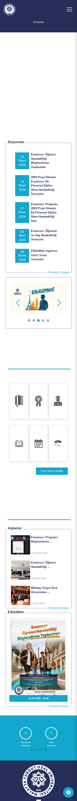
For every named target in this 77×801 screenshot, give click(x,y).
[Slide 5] (48, 320)
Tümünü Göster (58, 272)
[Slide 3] (38, 320)
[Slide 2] (34, 320)
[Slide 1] (29, 320)
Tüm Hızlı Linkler (51, 471)
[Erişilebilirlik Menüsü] (68, 792)
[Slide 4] (43, 320)
